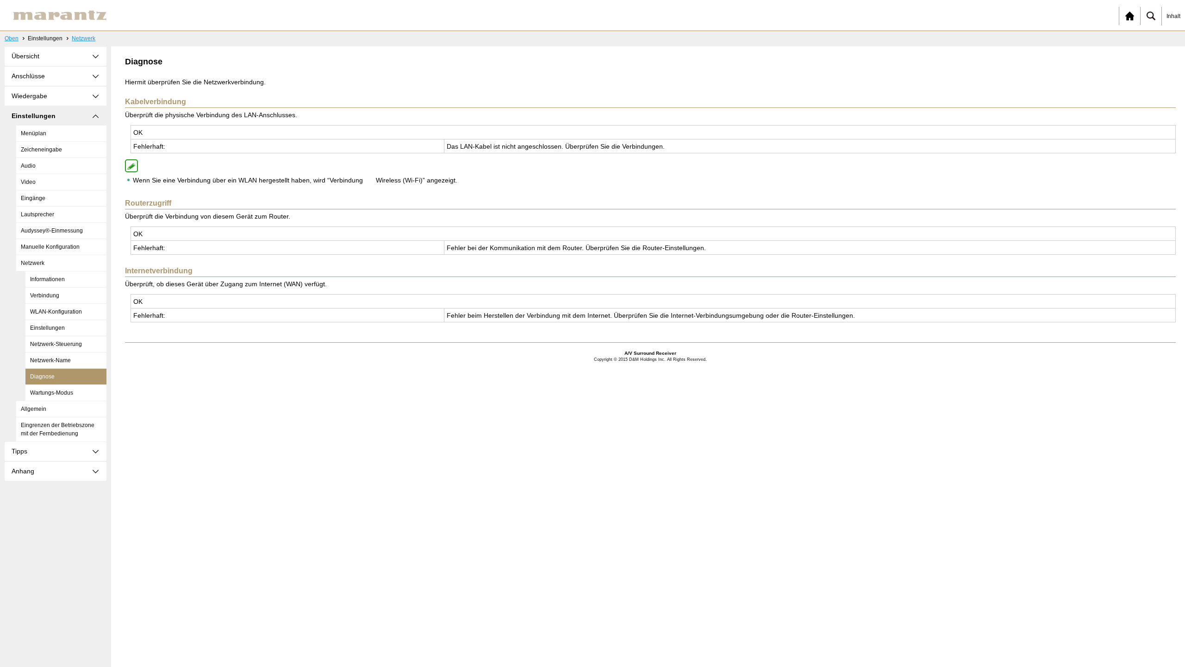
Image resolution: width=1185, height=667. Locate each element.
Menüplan (33, 133)
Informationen (47, 279)
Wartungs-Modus (51, 393)
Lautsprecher (37, 214)
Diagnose (42, 376)
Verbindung (44, 295)
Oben (12, 38)
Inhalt (1173, 16)
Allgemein (33, 409)
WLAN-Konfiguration (56, 311)
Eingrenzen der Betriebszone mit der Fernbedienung (57, 429)
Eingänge (33, 198)
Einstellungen (47, 328)
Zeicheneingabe (41, 149)
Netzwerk (83, 38)
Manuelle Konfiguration (50, 247)
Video (28, 182)
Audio (28, 166)
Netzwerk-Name (50, 360)
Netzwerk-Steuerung (56, 344)
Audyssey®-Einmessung (52, 230)
